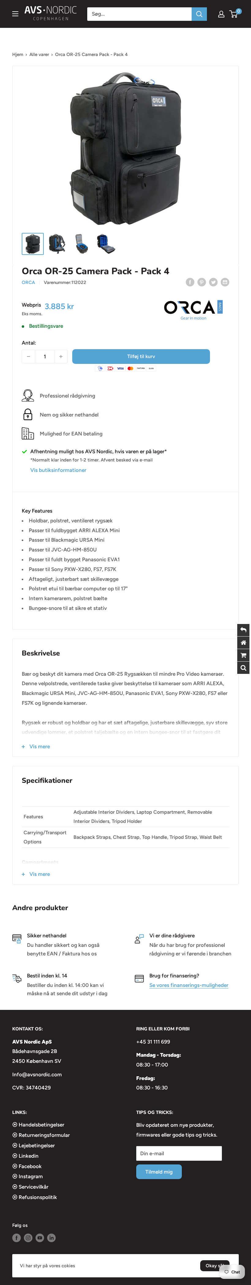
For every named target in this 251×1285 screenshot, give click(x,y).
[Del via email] (225, 282)
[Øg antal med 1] (60, 356)
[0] (234, 14)
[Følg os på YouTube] (40, 1237)
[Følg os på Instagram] (28, 1237)
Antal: (29, 343)
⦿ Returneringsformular (41, 1135)
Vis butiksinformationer (58, 470)
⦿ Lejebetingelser (33, 1145)
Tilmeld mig (159, 1172)
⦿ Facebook (27, 1166)
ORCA (28, 282)
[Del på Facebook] (190, 282)
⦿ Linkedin (25, 1156)
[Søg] (199, 14)
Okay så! (215, 1265)
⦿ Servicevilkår (30, 1187)
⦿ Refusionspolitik (34, 1197)
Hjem (17, 54)
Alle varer (39, 54)
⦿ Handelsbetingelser (38, 1125)
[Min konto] (221, 14)
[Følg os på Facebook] (16, 1237)
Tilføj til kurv (141, 356)
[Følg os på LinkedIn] (51, 1237)
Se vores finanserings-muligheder (188, 985)
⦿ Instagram (27, 1176)
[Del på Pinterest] (201, 282)
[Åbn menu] (15, 13)
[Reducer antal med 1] (28, 356)
